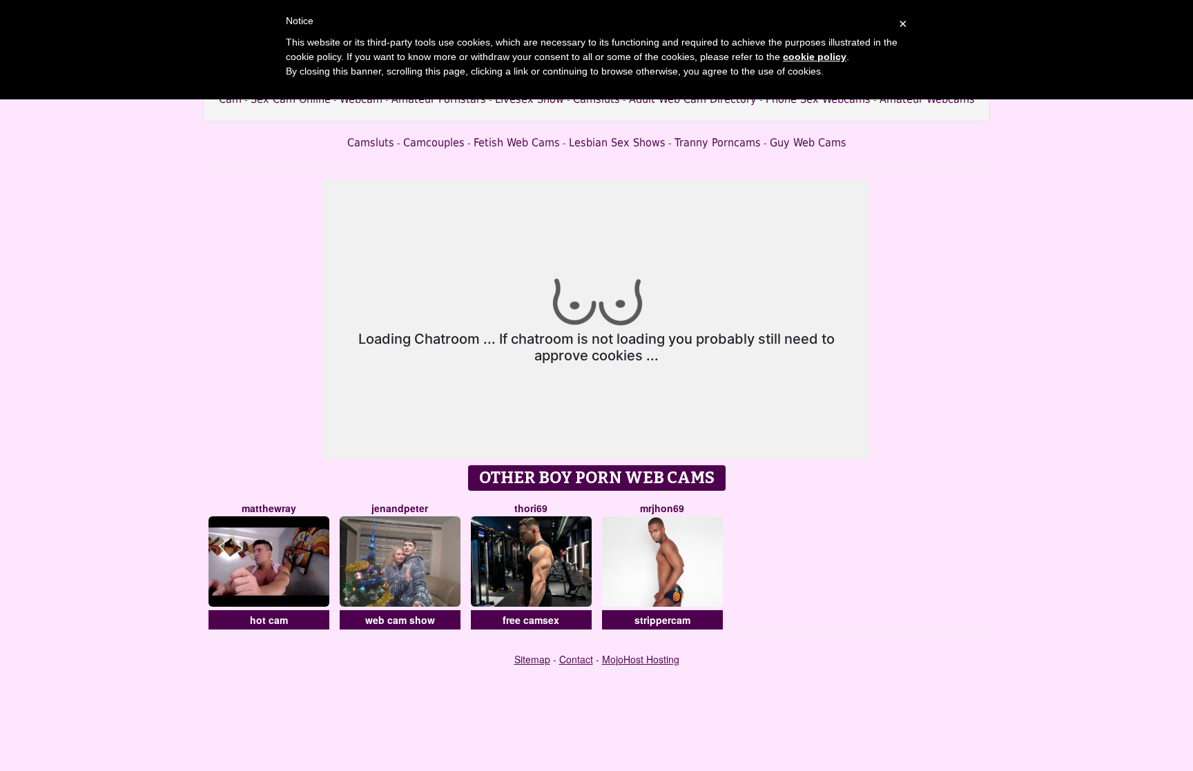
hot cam (269, 620)
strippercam (662, 620)
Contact (576, 659)
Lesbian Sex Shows (617, 142)
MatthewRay (269, 508)
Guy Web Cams (808, 142)
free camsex (531, 620)
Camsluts (370, 142)
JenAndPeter (399, 508)
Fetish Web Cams (517, 142)
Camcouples (434, 142)
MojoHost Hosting (640, 659)
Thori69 (530, 508)
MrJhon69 (662, 508)
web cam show (400, 620)
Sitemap (532, 659)
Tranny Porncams (718, 142)
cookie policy (814, 56)
